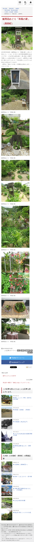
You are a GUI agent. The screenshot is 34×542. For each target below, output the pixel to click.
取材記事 (11, 8)
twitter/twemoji (21, 533)
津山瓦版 (5, 2)
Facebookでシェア (18, 362)
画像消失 (28, 350)
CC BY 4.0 (21, 535)
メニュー (20, 4)
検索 (25, 4)
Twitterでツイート (18, 357)
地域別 (17, 8)
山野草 (22, 350)
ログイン (30, 4)
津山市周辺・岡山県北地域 (11, 10)
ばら (19, 350)
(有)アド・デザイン (26, 538)
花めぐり (30, 352)
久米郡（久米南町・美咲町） (12, 12)
